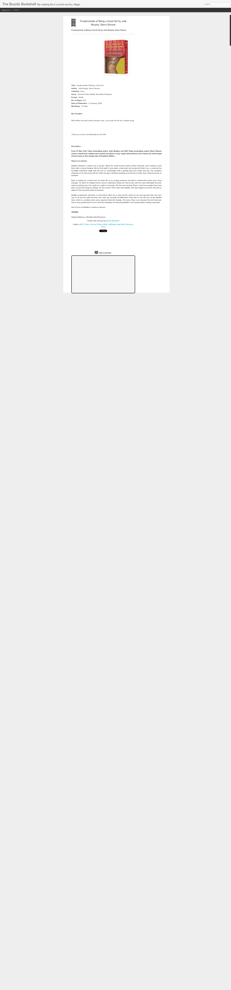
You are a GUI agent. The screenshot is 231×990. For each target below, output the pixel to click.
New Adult (121, 224)
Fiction (87, 224)
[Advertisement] (148, 57)
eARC (81, 224)
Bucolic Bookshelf (112, 220)
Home (16, 10)
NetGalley (112, 224)
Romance (129, 224)
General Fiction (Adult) (99, 224)
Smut (103, 226)
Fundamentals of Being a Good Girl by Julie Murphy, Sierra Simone (103, 22)
